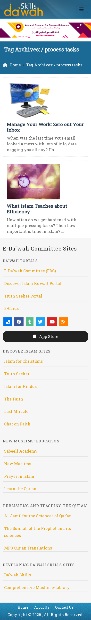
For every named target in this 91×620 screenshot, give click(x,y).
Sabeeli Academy (21, 451)
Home (23, 607)
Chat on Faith (17, 423)
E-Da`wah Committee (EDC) (30, 270)
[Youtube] (52, 321)
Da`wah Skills (17, 574)
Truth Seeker (16, 373)
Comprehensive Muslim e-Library (37, 587)
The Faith (13, 398)
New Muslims (17, 463)
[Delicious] (7, 321)
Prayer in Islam (19, 476)
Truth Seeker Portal (23, 295)
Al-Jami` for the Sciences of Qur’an (38, 515)
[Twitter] (40, 321)
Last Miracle (16, 411)
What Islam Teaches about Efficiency (37, 208)
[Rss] (63, 321)
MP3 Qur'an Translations (28, 547)
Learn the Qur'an (20, 488)
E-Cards (11, 308)
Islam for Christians (23, 361)
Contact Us (64, 607)
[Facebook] (19, 321)
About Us (41, 607)
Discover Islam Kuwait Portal (32, 283)
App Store (48, 336)
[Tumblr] (29, 321)
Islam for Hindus (20, 386)
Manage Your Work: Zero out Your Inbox (45, 127)
